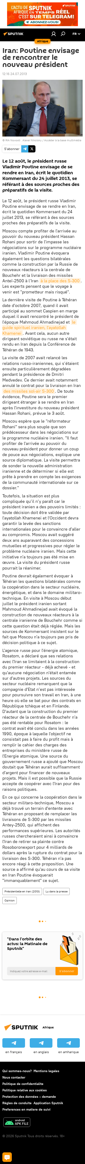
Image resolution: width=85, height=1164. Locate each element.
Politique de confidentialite (22, 1084)
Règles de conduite (17, 1103)
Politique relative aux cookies (24, 1090)
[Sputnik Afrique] (14, 35)
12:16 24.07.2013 (14, 74)
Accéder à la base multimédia (62, 140)
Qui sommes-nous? (17, 1071)
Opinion (9, 900)
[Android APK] (17, 1122)
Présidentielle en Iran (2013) (22, 891)
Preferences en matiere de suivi (26, 1109)
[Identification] (53, 33)
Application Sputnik (48, 1103)
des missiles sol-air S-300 (29, 391)
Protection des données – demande (29, 1096)
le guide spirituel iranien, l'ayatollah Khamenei (39, 327)
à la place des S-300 (60, 280)
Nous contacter (13, 1077)
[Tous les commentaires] (7, 1157)
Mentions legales (46, 1071)
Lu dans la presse (57, 891)
